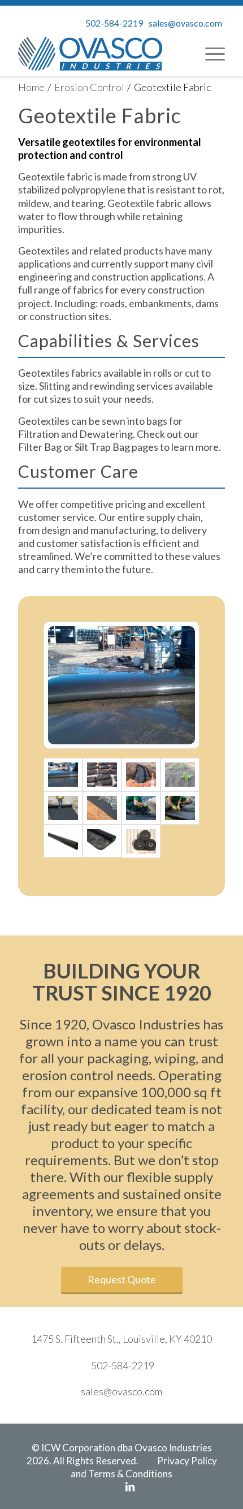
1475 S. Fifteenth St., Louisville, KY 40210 (121, 1339)
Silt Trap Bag (102, 447)
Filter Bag (40, 447)
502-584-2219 (114, 23)
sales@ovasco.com (185, 23)
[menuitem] (209, 53)
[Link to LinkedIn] (130, 1486)
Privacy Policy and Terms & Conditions (144, 1467)
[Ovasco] (90, 53)
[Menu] (209, 53)
